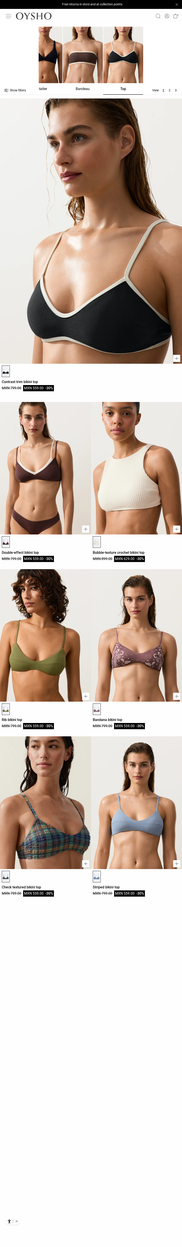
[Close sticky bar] (176, 4)
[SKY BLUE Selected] (97, 876)
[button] (175, 16)
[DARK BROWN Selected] (97, 709)
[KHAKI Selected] (6, 876)
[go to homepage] (33, 16)
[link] (167, 16)
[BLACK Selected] (6, 371)
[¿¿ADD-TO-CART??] (176, 358)
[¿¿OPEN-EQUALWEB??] (12, 1221)
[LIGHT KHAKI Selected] (6, 709)
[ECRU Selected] (97, 542)
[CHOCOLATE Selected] (6, 542)
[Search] (158, 16)
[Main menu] (8, 16)
